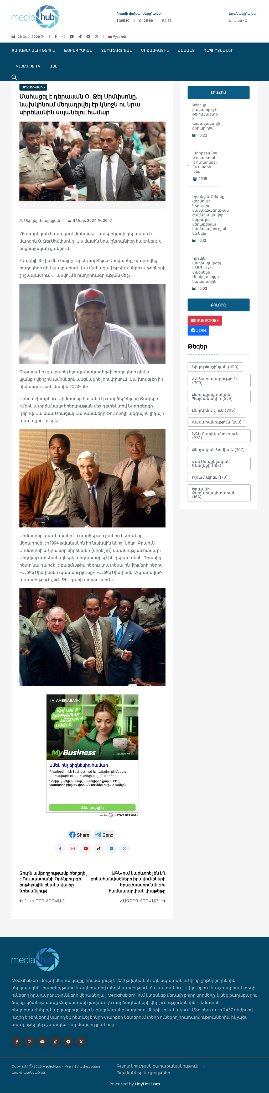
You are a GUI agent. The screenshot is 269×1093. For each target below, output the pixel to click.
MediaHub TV (27, 66)
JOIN (200, 330)
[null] (79, 834)
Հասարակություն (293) (217, 422)
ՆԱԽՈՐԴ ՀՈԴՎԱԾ (45, 901)
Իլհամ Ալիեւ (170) (210, 477)
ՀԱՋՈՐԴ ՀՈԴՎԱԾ (140, 901)
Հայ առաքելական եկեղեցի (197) (211, 463)
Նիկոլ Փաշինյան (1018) (215, 367)
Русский (119, 36)
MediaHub (51, 1066)
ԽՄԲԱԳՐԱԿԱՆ (78, 50)
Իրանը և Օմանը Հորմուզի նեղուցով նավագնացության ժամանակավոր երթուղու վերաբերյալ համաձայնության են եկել (210, 215)
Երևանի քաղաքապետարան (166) (214, 493)
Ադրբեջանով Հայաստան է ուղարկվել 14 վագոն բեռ (206, 162)
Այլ (53, 66)
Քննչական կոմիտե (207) (218, 449)
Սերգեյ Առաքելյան (42, 220)
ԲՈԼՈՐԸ (218, 305)
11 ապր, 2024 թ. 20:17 (92, 220)
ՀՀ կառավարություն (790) (214, 380)
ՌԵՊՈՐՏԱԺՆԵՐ (219, 50)
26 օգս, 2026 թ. (31, 36)
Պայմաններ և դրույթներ (143, 1073)
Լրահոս (218, 92)
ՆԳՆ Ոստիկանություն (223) (215, 436)
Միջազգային (155, 50)
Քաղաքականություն (33, 50)
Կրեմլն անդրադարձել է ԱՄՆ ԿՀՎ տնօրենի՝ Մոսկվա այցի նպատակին (206, 270)
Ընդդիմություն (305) (214, 410)
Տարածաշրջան (116, 50)
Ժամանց (186, 50)
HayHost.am (147, 1084)
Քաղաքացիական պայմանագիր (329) (212, 396)
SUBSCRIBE (207, 320)
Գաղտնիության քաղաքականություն (157, 1066)
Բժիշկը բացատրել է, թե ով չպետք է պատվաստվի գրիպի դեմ (206, 116)
